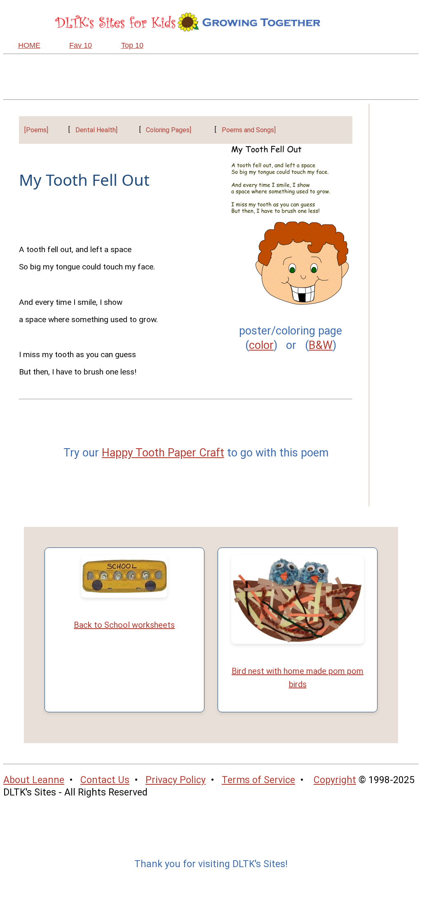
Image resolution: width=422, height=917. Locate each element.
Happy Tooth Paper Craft (163, 452)
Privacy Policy (175, 780)
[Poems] (36, 130)
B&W (321, 345)
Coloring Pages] (168, 130)
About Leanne (33, 780)
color (261, 345)
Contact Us (104, 780)
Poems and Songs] (249, 130)
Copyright (335, 780)
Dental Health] (96, 130)
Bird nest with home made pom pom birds (297, 677)
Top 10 (132, 45)
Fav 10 (80, 45)
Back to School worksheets (124, 625)
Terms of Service (258, 780)
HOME (29, 45)
